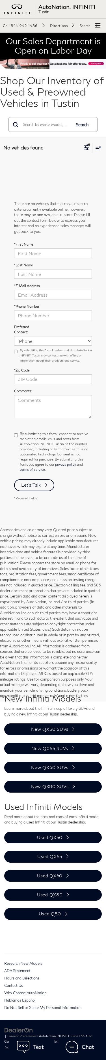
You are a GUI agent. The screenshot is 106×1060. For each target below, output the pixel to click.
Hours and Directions (21, 978)
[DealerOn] (18, 1029)
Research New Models (23, 963)
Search (82, 124)
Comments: (23, 391)
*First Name (23, 244)
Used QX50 (49, 837)
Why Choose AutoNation (25, 993)
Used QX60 (49, 875)
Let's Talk (31, 484)
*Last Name (23, 265)
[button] (23, 25)
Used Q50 (50, 913)
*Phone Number (26, 306)
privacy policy (65, 464)
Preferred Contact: (21, 329)
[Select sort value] (96, 148)
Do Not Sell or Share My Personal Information (42, 1007)
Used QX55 (49, 856)
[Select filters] (86, 148)
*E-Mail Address (27, 286)
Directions (59, 26)
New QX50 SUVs (49, 729)
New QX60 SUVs (49, 767)
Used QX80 (50, 894)
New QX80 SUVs (50, 786)
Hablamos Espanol (20, 1000)
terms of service (32, 469)
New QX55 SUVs (49, 748)
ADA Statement (17, 970)
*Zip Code (22, 370)
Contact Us (13, 985)
